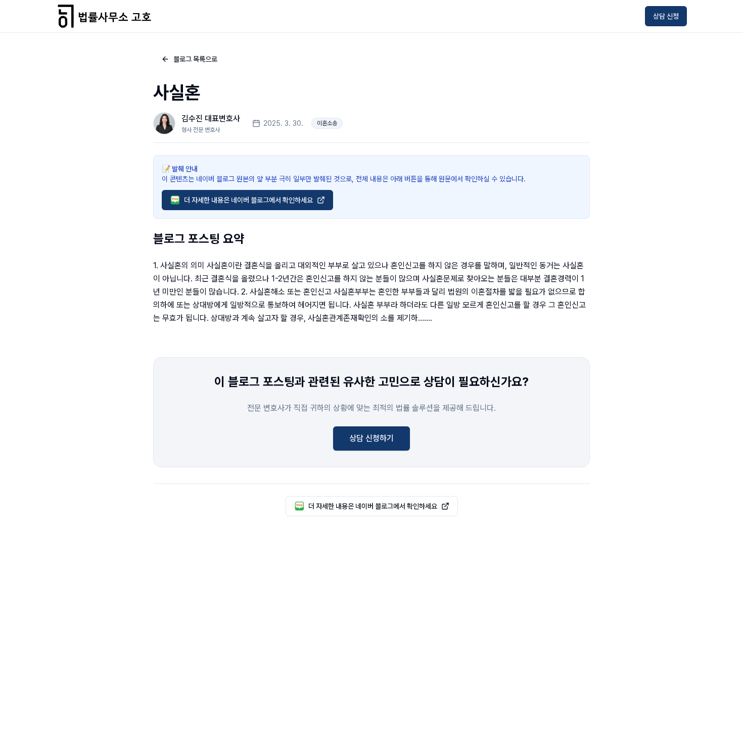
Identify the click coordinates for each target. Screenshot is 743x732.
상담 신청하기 (371, 438)
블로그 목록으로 (195, 59)
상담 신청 (666, 16)
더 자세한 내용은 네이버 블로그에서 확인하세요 (248, 200)
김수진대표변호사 (210, 118)
